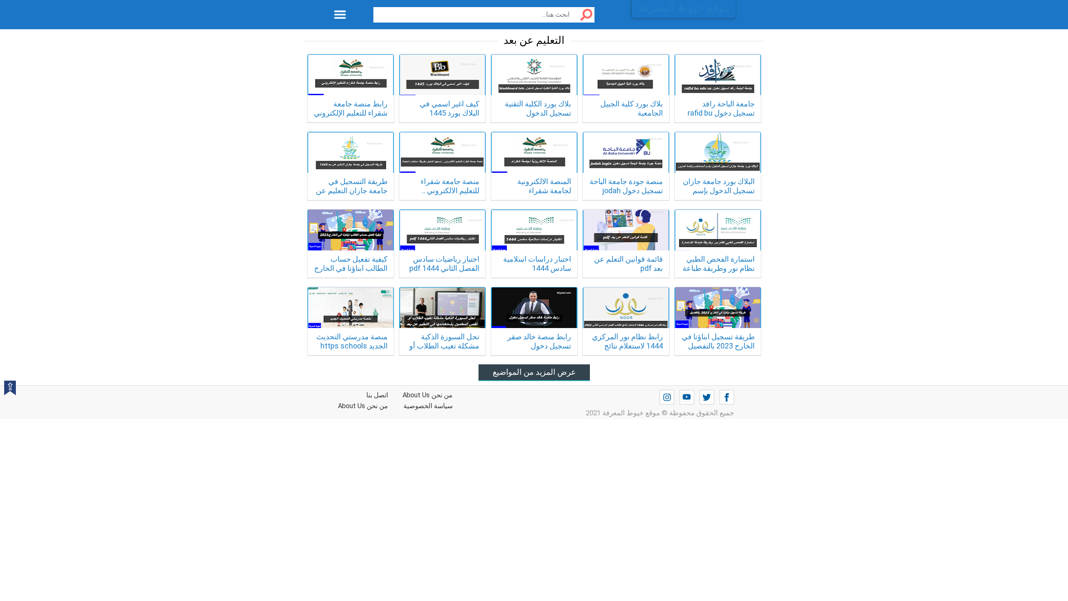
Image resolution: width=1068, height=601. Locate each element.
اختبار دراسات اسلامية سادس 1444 (537, 264)
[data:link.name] (727, 397)
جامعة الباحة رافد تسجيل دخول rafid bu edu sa (721, 112)
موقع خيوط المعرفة (684, 8)
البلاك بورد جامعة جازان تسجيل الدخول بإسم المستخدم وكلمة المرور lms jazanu (719, 195)
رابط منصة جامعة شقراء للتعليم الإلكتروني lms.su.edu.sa (351, 112)
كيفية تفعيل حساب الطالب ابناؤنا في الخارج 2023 (351, 268)
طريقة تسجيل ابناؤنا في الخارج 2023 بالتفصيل (718, 341)
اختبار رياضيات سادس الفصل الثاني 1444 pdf (444, 264)
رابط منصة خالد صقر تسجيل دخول (539, 341)
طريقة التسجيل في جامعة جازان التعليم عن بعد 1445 (352, 190)
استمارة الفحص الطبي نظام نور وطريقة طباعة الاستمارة (719, 268)
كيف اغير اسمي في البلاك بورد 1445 (449, 108)
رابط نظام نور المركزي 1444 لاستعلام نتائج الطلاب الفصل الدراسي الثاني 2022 (627, 350)
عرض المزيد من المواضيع (534, 372)
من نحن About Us (363, 406)
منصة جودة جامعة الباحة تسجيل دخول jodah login (626, 190)
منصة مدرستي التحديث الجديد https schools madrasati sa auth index (352, 350)
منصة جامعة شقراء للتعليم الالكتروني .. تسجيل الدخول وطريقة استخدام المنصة (444, 195)
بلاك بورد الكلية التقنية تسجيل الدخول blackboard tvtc (538, 112)
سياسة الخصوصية (428, 406)
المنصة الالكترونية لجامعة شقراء (544, 186)
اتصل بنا (377, 395)
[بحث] (583, 15)
